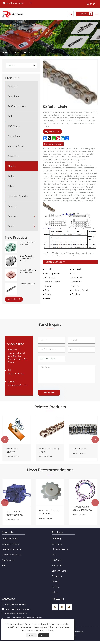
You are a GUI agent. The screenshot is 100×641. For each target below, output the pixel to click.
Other (11, 186)
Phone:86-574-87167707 (16, 604)
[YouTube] (88, 4)
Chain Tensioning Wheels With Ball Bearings (27, 258)
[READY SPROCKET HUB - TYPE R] (11, 247)
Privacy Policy (46, 630)
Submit (49, 392)
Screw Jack (14, 136)
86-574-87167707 (16, 374)
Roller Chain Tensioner (12, 450)
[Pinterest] (91, 4)
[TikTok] (94, 4)
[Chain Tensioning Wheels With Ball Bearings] (11, 261)
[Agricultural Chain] (11, 289)
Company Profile (10, 538)
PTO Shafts (14, 126)
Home (8, 52)
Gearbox (12, 216)
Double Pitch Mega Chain (49, 450)
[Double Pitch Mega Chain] (50, 430)
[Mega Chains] (83, 430)
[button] (5, 439)
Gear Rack (13, 96)
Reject (31, 635)
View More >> (12, 456)
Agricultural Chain (27, 284)
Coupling (13, 86)
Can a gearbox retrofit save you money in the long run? (16, 513)
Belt (10, 116)
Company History (10, 544)
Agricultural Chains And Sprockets (28, 271)
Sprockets (13, 156)
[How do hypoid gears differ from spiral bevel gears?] (83, 490)
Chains (28, 52)
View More (13, 299)
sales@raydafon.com (15, 3)
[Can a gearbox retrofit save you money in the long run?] (17, 493)
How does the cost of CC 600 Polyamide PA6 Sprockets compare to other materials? (49, 512)
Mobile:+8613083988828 (16, 613)
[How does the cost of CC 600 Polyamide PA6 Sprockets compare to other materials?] (50, 492)
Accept (44, 635)
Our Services (8, 560)
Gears (11, 226)
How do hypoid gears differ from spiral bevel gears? (82, 509)
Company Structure (11, 549)
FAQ (4, 565)
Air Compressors (17, 106)
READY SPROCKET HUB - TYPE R (28, 243)
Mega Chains (79, 448)
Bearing (12, 206)
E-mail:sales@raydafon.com (18, 609)
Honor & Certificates (12, 555)
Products (18, 52)
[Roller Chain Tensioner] (17, 430)
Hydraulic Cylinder (18, 196)
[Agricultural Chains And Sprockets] (11, 275)
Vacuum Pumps (16, 146)
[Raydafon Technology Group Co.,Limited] (13, 14)
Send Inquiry (54, 131)
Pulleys (11, 176)
